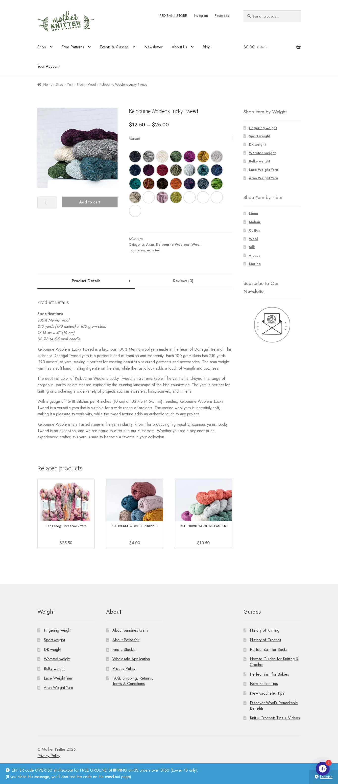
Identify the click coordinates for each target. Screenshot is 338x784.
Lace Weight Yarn (263, 169)
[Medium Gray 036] (148, 156)
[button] (135, 156)
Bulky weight (259, 161)
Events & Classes (114, 47)
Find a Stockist (124, 649)
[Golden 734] (203, 156)
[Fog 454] (189, 170)
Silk (252, 246)
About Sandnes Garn (130, 630)
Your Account (48, 66)
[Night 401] (135, 170)
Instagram (201, 15)
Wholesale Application (131, 659)
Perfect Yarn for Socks (269, 649)
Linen (253, 213)
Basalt (216, 197)
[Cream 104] (162, 156)
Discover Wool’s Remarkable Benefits (274, 705)
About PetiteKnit (125, 640)
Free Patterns (73, 47)
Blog (206, 47)
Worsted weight (262, 152)
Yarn (70, 84)
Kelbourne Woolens (173, 244)
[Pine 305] (176, 156)
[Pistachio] (176, 197)
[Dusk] (135, 211)
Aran (150, 244)
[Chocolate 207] (162, 183)
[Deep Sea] (203, 183)
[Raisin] (189, 183)
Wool (92, 84)
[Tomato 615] (162, 170)
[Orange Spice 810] (176, 183)
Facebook (222, 15)
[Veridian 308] (135, 183)
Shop (41, 47)
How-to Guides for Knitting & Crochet (274, 661)
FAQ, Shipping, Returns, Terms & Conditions (132, 681)
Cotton (254, 230)
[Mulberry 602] (148, 170)
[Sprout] (216, 183)
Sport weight (259, 136)
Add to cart (89, 202)
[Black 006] (135, 156)
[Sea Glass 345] (203, 170)
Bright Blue (189, 197)
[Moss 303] (176, 170)
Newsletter (153, 47)
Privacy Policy (123, 668)
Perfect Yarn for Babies (269, 674)
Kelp (203, 197)
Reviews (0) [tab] (183, 281)
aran (141, 250)
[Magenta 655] (189, 156)
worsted (153, 250)
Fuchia (148, 197)
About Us (179, 47)
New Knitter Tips (264, 683)
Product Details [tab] (86, 281)
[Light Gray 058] (216, 156)
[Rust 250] (148, 183)
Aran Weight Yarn (263, 178)
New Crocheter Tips (267, 693)
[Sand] (135, 197)
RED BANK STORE (173, 15)
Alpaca (254, 255)
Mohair (255, 222)
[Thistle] (162, 197)
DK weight (257, 144)
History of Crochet (265, 640)
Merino (255, 263)
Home (47, 84)
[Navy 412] (216, 170)
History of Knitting (264, 630)
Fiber (80, 84)
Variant (134, 138)
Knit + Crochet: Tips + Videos (275, 718)
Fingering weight (263, 127)
